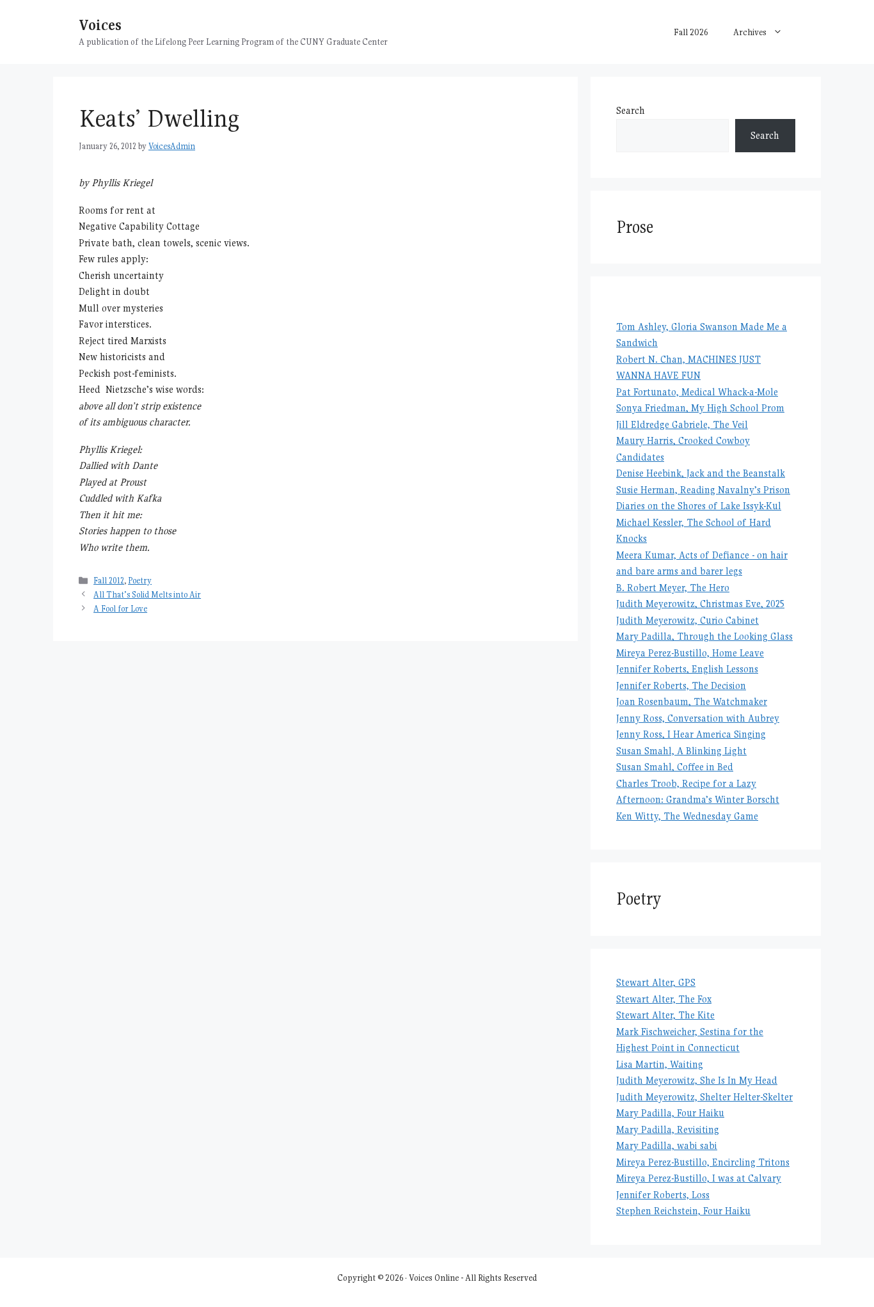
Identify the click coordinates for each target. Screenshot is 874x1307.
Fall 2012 (108, 580)
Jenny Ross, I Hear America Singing (691, 734)
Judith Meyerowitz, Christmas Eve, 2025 (700, 604)
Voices (100, 24)
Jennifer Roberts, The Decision (681, 685)
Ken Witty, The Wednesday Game (687, 816)
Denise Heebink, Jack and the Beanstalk (700, 473)
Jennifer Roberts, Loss (663, 1195)
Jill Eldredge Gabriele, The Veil (682, 424)
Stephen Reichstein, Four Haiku (683, 1211)
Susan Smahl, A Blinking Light (681, 751)
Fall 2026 (691, 32)
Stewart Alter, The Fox (663, 999)
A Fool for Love (120, 608)
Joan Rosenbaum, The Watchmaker (691, 701)
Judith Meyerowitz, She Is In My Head (696, 1080)
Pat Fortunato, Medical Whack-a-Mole (697, 392)
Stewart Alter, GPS (655, 982)
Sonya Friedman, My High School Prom (700, 408)
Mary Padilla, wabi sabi (666, 1145)
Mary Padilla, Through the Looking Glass (704, 636)
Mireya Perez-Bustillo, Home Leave (690, 653)
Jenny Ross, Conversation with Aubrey (697, 718)
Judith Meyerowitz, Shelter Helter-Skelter (704, 1097)
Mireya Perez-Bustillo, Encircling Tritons (703, 1162)
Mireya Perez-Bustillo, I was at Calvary (698, 1178)
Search (630, 110)
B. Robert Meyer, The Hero (672, 588)
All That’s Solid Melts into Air (147, 594)
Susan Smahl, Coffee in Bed (674, 767)
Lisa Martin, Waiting (659, 1064)
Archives (750, 32)
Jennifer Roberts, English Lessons (687, 669)
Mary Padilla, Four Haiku (670, 1113)
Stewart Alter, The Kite (665, 1015)
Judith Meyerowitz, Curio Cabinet (687, 620)
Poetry (140, 580)
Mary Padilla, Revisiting (667, 1129)
